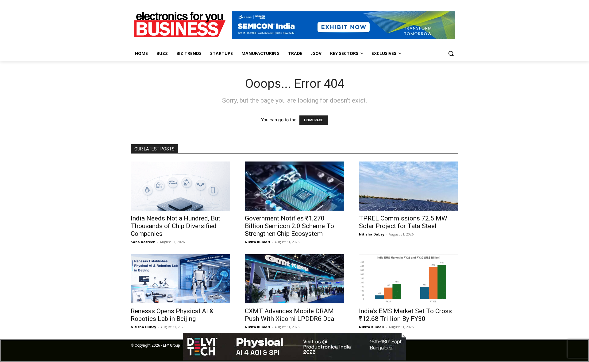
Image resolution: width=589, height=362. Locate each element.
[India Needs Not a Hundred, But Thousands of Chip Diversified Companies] (180, 186)
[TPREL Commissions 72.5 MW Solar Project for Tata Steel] (408, 186)
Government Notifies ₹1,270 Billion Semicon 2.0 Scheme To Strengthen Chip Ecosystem (289, 226)
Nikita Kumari (257, 241)
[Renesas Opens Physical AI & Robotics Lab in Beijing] (180, 278)
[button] (451, 53)
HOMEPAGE (313, 120)
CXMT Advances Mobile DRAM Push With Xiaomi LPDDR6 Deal (291, 314)
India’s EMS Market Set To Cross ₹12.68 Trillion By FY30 (405, 314)
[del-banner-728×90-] (294, 358)
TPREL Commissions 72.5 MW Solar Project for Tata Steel (403, 222)
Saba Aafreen (143, 241)
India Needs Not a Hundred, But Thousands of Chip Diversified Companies (175, 226)
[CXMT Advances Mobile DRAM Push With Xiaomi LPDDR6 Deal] (294, 278)
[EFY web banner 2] (343, 37)
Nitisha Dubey (371, 234)
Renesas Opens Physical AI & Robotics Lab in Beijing (172, 314)
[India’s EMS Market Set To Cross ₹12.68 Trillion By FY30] (408, 278)
